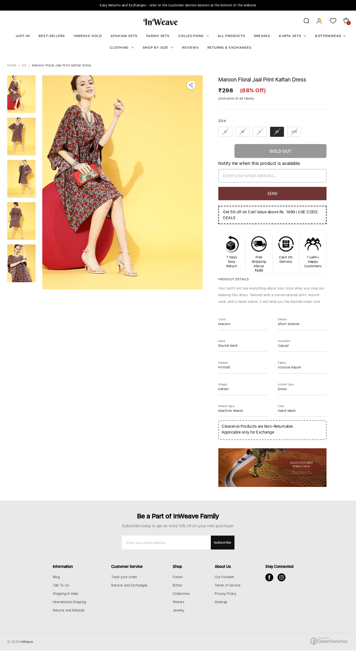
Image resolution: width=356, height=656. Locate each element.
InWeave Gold (88, 36)
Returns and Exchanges (129, 585)
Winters (179, 602)
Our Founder (224, 577)
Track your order (124, 577)
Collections (191, 36)
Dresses (262, 36)
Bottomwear (328, 36)
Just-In (23, 36)
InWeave (26, 642)
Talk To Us (61, 585)
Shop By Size (155, 47)
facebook (269, 577)
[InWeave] (160, 22)
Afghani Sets (124, 36)
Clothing (119, 47)
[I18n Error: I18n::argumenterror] (21, 94)
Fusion (178, 577)
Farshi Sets (157, 36)
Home (11, 65)
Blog (56, 577)
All (24, 65)
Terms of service (227, 585)
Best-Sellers (52, 36)
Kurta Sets (290, 36)
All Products (231, 36)
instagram (282, 577)
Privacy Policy (225, 594)
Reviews (190, 47)
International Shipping (69, 602)
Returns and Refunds (69, 610)
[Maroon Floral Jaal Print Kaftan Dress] (122, 182)
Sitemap (221, 602)
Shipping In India (65, 594)
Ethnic (177, 585)
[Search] (302, 21)
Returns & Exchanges (229, 47)
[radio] (225, 132)
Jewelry (179, 610)
